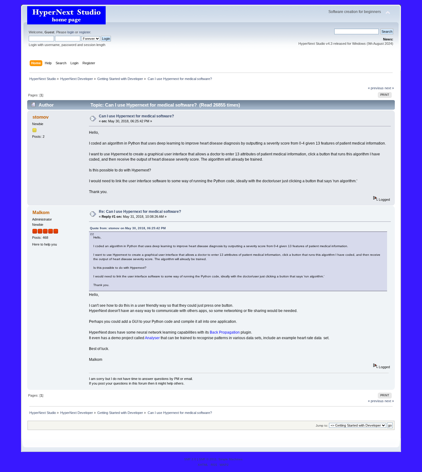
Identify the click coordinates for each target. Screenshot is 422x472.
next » (389, 88)
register (84, 32)
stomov (40, 117)
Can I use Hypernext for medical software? (136, 116)
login (70, 32)
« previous (376, 88)
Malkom (40, 212)
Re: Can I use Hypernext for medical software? (140, 211)
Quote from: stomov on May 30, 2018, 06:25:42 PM (128, 228)
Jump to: (322, 425)
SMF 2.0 (190, 459)
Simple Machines (230, 459)
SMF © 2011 (208, 459)
